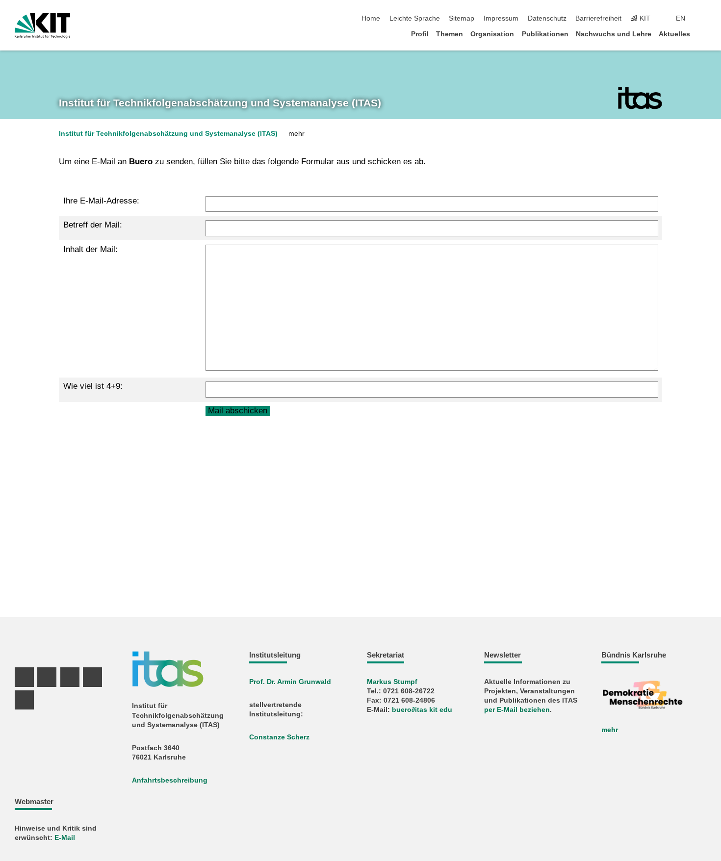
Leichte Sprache (414, 18)
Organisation (492, 34)
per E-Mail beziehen (517, 709)
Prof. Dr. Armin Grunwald (290, 681)
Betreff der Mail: (92, 224)
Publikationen (545, 34)
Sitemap (461, 18)
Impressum (501, 18)
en (680, 18)
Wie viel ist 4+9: (93, 386)
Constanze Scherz (279, 737)
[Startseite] (703, 33)
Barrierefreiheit (598, 18)
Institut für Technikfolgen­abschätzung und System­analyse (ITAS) (220, 103)
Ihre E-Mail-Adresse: (101, 200)
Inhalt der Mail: (90, 249)
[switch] (703, 19)
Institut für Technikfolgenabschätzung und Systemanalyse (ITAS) (168, 133)
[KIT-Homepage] (42, 25)
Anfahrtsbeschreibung (169, 780)
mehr (609, 730)
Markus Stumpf (392, 681)
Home (370, 18)
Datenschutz (547, 18)
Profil (420, 34)
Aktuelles (674, 34)
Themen (449, 34)
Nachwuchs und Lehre (613, 34)
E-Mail (64, 837)
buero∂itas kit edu (422, 709)
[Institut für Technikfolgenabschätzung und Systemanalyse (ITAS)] (640, 98)
